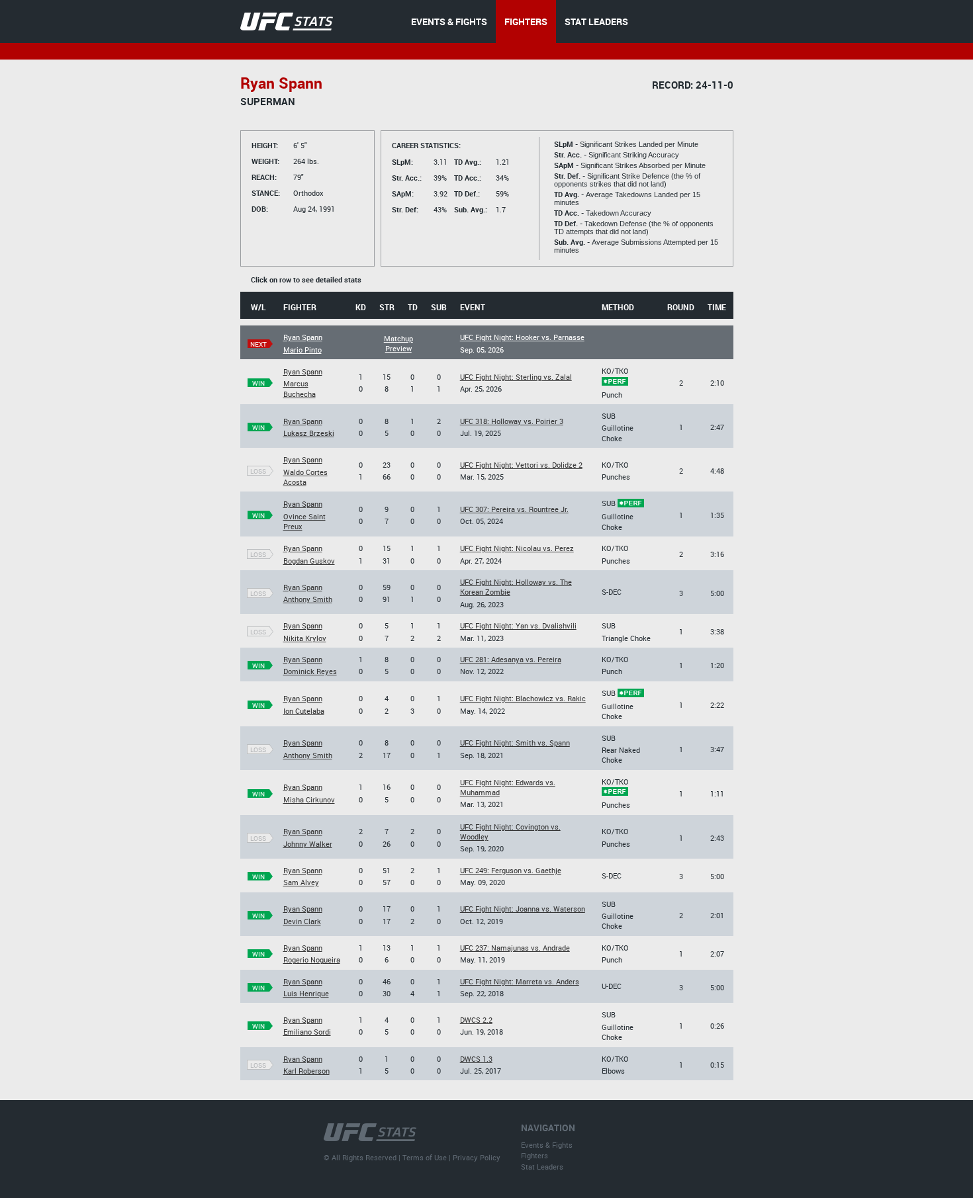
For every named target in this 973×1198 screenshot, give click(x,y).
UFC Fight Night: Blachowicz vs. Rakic (523, 698)
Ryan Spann (302, 337)
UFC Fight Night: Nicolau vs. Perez (517, 548)
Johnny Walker (307, 844)
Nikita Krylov (304, 638)
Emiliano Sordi (307, 1032)
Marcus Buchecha (299, 388)
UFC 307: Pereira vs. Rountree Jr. (514, 509)
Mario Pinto (302, 350)
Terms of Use (424, 1157)
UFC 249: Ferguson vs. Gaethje (510, 870)
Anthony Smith (307, 599)
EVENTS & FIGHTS (449, 21)
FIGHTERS (525, 21)
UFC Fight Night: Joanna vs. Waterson (522, 909)
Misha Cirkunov (309, 799)
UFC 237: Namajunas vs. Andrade (515, 948)
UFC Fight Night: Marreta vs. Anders (519, 981)
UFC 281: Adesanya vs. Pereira (510, 659)
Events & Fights (547, 1145)
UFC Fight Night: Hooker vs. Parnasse (522, 337)
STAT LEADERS (596, 21)
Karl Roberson (306, 1071)
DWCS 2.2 (476, 1020)
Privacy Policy (476, 1157)
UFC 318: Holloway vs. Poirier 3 (511, 421)
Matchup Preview (398, 343)
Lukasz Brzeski (308, 433)
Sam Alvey (301, 882)
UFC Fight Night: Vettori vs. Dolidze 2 (521, 465)
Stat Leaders (542, 1167)
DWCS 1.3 (476, 1059)
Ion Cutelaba (303, 711)
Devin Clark (302, 921)
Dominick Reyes (310, 671)
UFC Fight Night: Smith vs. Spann (515, 743)
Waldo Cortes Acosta (305, 477)
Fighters (534, 1155)
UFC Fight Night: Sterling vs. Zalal (516, 377)
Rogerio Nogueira (311, 959)
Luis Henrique (306, 993)
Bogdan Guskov (309, 561)
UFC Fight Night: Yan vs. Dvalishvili (518, 625)
